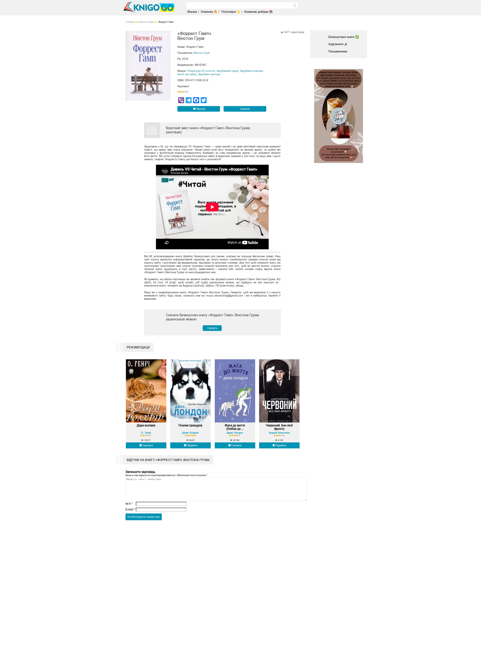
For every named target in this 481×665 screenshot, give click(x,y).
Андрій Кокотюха (279, 432)
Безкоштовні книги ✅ (343, 37)
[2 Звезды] (181, 92)
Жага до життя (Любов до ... (235, 427)
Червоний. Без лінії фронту (279, 427)
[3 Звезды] (183, 92)
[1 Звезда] (178, 92)
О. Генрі (146, 432)
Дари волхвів (146, 425)
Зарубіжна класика (251, 70)
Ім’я (129, 503)
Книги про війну (186, 74)
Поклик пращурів (190, 425)
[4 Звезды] (185, 92)
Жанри (192, 11)
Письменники (337, 51)
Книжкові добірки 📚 (258, 11)
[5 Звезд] (187, 92)
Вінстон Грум (202, 52)
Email (130, 509)
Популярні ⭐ (230, 11)
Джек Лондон (190, 432)
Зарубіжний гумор (227, 70)
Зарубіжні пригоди (209, 74)
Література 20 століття (201, 70)
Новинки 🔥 (209, 11)
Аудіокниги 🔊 (338, 44)
